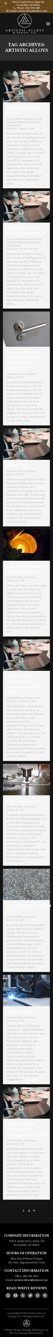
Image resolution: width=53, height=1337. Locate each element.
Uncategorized (15, 374)
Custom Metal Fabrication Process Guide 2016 (26, 1129)
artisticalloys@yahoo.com (30, 1279)
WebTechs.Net (35, 1333)
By (12, 128)
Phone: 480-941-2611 (28, 8)
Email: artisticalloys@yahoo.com (28, 11)
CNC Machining (24, 801)
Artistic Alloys (21, 1011)
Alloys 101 (17, 465)
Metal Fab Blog (15, 471)
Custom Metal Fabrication (21, 119)
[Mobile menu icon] (48, 24)
